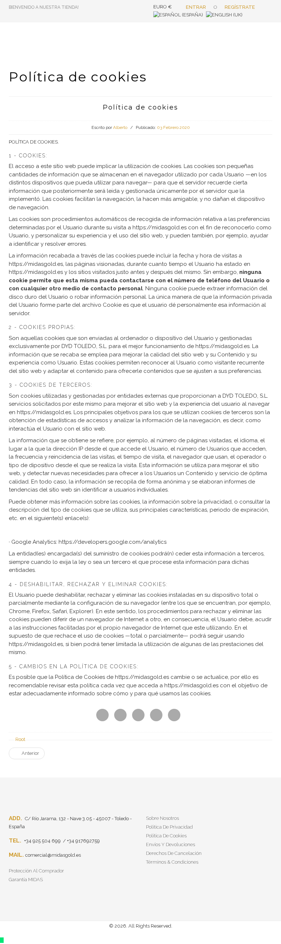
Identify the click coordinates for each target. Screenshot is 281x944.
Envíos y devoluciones (170, 844)
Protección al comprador (36, 871)
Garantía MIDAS (26, 879)
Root (20, 739)
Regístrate (240, 7)
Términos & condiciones (172, 862)
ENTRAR (196, 7)
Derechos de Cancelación (174, 853)
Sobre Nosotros (162, 818)
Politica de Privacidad (169, 827)
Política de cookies (166, 835)
